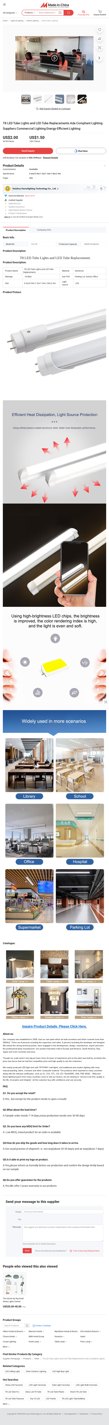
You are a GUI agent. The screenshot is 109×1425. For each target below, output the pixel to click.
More (5, 1403)
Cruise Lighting (9, 1341)
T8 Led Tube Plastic (55, 1391)
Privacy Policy (96, 1414)
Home (5, 20)
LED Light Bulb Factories (86, 1385)
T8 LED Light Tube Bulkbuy (73, 1398)
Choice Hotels (9, 1336)
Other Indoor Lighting (50, 20)
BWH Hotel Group (36, 1336)
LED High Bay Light (60, 1371)
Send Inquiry (28, 151)
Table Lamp (59, 1341)
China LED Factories (14, 1385)
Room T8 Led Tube (78, 1391)
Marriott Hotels (35, 1331)
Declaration (83, 1414)
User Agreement (70, 1414)
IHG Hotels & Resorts (89, 1331)
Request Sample (50, 157)
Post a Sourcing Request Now (84, 1250)
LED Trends (51, 1398)
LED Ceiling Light (12, 1371)
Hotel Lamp (34, 1341)
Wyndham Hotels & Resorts (66, 1331)
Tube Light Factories (61, 1385)
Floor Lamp (85, 1341)
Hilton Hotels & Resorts (13, 1331)
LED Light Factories (37, 1385)
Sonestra (58, 1336)
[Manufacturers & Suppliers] (54, 5)
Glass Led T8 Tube (33, 1391)
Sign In (7, 216)
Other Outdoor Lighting (36, 1371)
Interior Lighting (33, 20)
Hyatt (82, 1336)
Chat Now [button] (83, 151)
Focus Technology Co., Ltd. (36, 1414)
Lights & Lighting (17, 20)
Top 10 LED (35, 1398)
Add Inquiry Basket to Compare (54, 108)
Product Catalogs (43, 1325)
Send (27, 1250)
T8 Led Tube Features (14, 1398)
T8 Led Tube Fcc (12, 1391)
